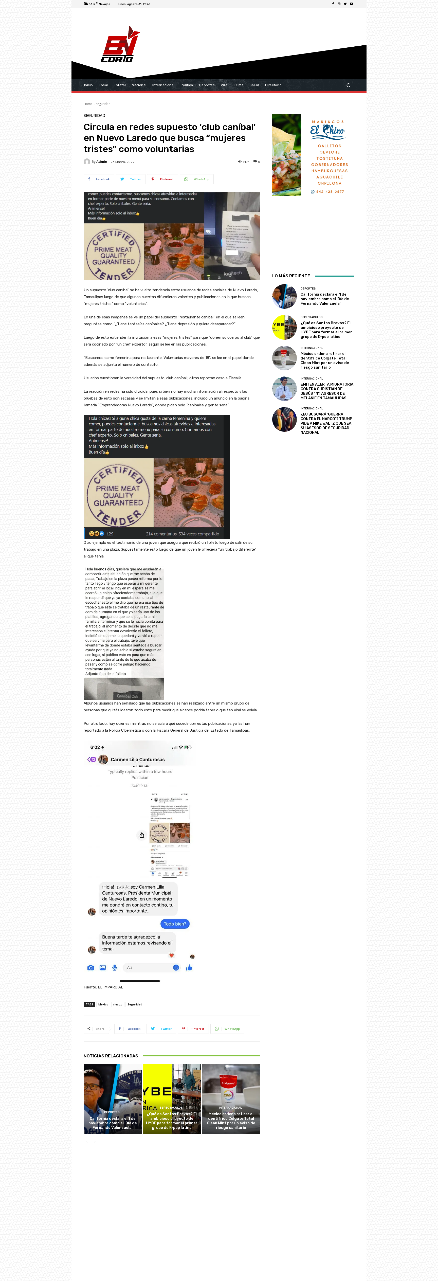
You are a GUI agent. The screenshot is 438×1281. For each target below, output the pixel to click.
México (103, 1004)
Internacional (230, 1107)
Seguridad (103, 104)
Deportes (112, 1112)
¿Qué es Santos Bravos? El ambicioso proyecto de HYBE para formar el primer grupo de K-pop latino (171, 1121)
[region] (313, 187)
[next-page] (95, 1142)
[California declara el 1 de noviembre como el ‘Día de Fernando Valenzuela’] (113, 1099)
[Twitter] (345, 4)
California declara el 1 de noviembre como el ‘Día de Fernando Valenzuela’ (112, 1123)
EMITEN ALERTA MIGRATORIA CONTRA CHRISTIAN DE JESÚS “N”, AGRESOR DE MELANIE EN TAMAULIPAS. (327, 391)
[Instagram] (339, 4)
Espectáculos (171, 1107)
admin (101, 161)
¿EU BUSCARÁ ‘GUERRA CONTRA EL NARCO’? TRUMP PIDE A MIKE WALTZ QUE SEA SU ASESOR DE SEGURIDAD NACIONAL (326, 423)
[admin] (88, 161)
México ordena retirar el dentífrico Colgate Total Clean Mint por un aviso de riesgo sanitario (231, 1121)
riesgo (117, 1004)
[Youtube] (351, 4)
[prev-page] (87, 1142)
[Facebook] (333, 4)
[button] (348, 85)
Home (88, 104)
